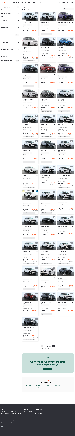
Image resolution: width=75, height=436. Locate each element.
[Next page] (53, 346)
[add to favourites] (37, 22)
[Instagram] (4, 426)
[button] (18, 7)
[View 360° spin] (36, 13)
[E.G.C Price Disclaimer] (60, 57)
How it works (14, 420)
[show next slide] (37, 17)
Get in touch (38, 415)
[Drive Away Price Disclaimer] (27, 58)
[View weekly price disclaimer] (51, 34)
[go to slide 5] (32, 45)
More (40, 2)
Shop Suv (3, 417)
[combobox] (8, 7)
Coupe (47, 385)
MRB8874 (26, 418)
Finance (34, 2)
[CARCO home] (5, 2)
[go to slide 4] (31, 45)
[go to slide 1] (28, 45)
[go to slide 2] (29, 45)
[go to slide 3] (30, 45)
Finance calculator (28, 411)
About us (13, 418)
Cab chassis (28, 385)
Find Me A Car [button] (48, 369)
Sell (29, 2)
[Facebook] (2, 426)
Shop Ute (3, 411)
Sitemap (13, 422)
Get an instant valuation (16, 413)
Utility (38, 387)
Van (48, 387)
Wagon (57, 387)
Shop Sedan (4, 415)
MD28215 (26, 417)
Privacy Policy (11, 430)
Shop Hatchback (5, 413)
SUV (68, 385)
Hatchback (57, 385)
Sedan (28, 387)
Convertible (38, 385)
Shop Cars (15, 2)
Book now (3, 422)
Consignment (14, 411)
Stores (22, 2)
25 (51, 346)
